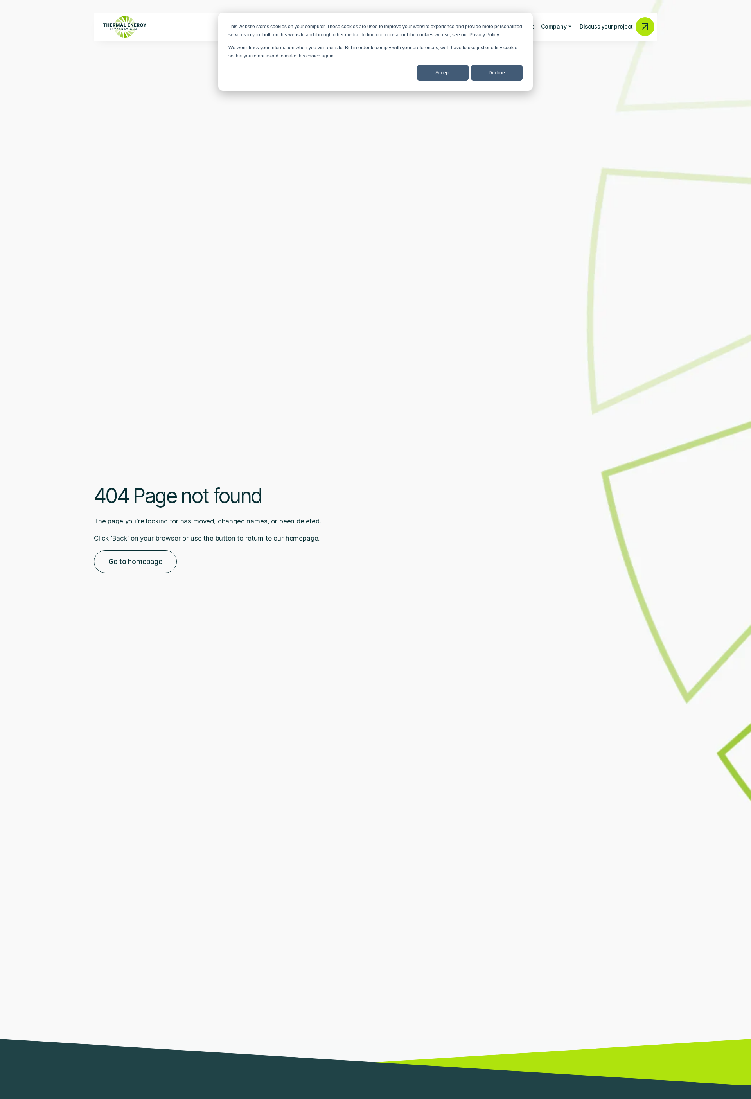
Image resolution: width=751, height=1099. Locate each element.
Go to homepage (135, 561)
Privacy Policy (484, 35)
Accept (442, 72)
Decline (497, 72)
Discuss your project (606, 26)
